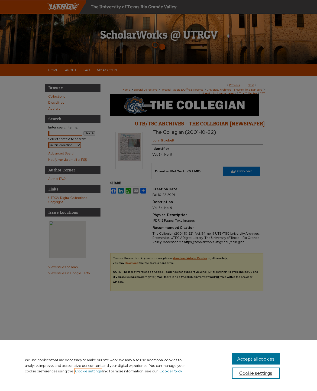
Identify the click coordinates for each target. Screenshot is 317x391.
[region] (158, 365)
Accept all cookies (256, 359)
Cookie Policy (170, 371)
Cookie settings (88, 371)
